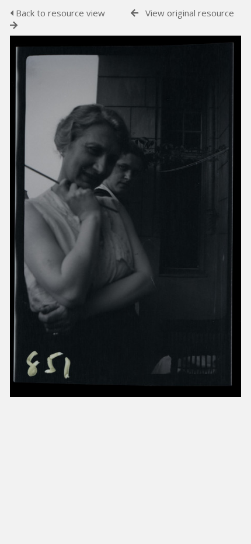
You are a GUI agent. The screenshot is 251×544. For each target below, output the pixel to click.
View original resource (189, 13)
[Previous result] (134, 13)
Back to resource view (59, 13)
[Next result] (14, 25)
